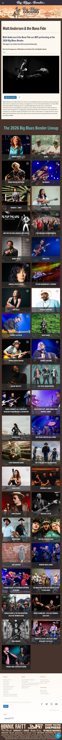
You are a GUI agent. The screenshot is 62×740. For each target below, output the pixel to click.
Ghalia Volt (16, 488)
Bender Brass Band (46, 565)
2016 (4, 52)
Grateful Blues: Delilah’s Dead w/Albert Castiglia (46, 640)
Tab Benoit (46, 182)
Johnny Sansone (46, 361)
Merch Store (43, 690)
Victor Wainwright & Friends (46, 284)
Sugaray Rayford (46, 310)
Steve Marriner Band (16, 463)
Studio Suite (6, 683)
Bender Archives (44, 680)
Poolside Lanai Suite (8, 688)
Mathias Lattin (46, 514)
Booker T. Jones (16, 208)
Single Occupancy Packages (10, 694)
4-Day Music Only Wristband (10, 696)
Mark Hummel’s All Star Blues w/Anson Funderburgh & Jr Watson (16, 410)
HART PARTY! (25, 688)
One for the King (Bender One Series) (16, 233)
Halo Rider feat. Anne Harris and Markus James (45, 410)
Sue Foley (16, 310)
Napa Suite (6, 693)
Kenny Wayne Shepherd (16, 182)
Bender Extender (26, 686)
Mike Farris (46, 335)
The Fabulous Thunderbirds (46, 233)
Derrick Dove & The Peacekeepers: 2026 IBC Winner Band (16, 614)
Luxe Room (6, 681)
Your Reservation (44, 694)
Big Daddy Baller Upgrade (28, 680)
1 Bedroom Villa (7, 689)
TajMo (46, 157)
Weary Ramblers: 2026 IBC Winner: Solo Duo (46, 614)
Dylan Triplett (16, 386)
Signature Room (7, 680)
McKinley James (45, 488)
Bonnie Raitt (16, 157)
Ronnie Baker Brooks (16, 361)
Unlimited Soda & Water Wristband (30, 685)
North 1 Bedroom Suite (9, 686)
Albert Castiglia (16, 335)
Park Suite (5, 691)
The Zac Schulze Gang (45, 539)
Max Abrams (16, 641)
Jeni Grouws (16, 565)
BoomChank (16, 539)
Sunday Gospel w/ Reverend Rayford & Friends (16, 589)
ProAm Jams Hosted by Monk (16, 667)
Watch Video (10, 97)
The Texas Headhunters (46, 386)
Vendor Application (45, 681)
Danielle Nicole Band (16, 284)
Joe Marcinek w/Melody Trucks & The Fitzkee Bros (46, 589)
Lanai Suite (6, 685)
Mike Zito (46, 259)
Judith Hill (16, 437)
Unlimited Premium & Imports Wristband (31, 683)
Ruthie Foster (46, 208)
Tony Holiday (16, 514)
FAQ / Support (43, 692)
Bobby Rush (16, 259)
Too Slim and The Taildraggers (46, 463)
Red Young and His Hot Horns (46, 437)
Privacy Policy (43, 683)
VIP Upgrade (25, 681)
